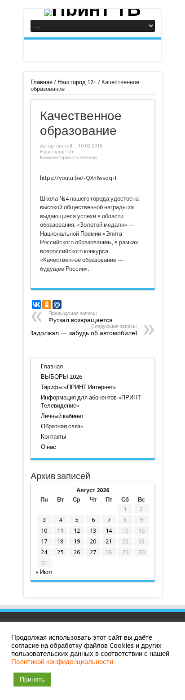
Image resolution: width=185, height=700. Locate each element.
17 (44, 541)
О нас (48, 447)
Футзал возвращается (80, 316)
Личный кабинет (62, 416)
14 (109, 530)
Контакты (53, 436)
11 (60, 530)
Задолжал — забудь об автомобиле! (83, 330)
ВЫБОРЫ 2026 (61, 376)
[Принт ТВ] (92, 12)
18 (60, 541)
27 (93, 552)
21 (109, 541)
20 (93, 541)
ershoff (64, 146)
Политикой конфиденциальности (62, 662)
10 (44, 530)
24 (44, 552)
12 (77, 530)
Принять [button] (32, 679)
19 (77, 541)
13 (93, 530)
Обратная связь (62, 426)
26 (77, 552)
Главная (42, 82)
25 (60, 552)
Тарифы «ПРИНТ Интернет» (78, 387)
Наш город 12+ (77, 82)
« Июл (43, 572)
